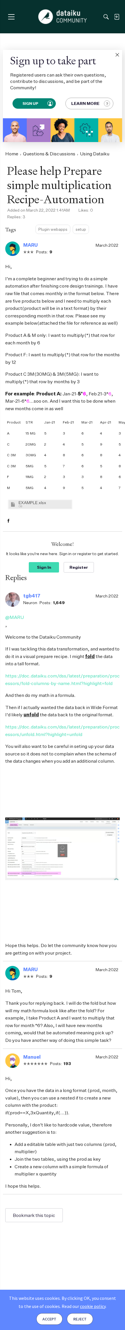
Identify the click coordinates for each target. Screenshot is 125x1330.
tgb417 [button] (31, 596)
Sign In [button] (44, 567)
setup (81, 229)
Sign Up (30, 103)
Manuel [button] (32, 1057)
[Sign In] (116, 16)
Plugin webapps (52, 229)
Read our (84, 1306)
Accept (49, 1319)
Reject (80, 1319)
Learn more (85, 103)
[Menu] (11, 16)
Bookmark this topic (34, 1215)
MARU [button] (30, 245)
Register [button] (78, 567)
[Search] (106, 16)
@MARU (14, 617)
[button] (117, 55)
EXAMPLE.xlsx (32, 502)
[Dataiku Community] (62, 16)
